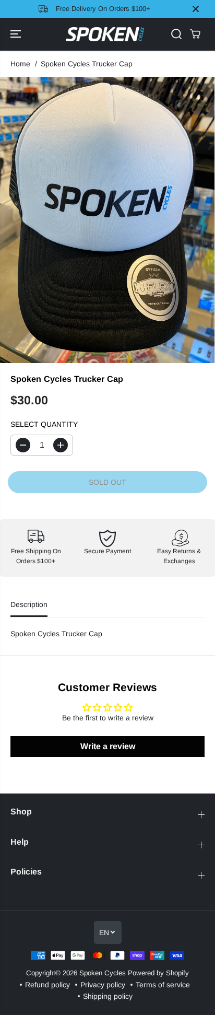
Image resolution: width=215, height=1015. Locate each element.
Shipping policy (108, 996)
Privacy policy (102, 985)
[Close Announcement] (196, 9)
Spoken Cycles (102, 973)
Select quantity (44, 424)
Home (20, 64)
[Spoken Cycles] (105, 34)
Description (28, 604)
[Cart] (195, 34)
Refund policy (47, 985)
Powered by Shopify (158, 973)
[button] (16, 34)
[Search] (176, 34)
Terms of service (163, 985)
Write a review (107, 746)
